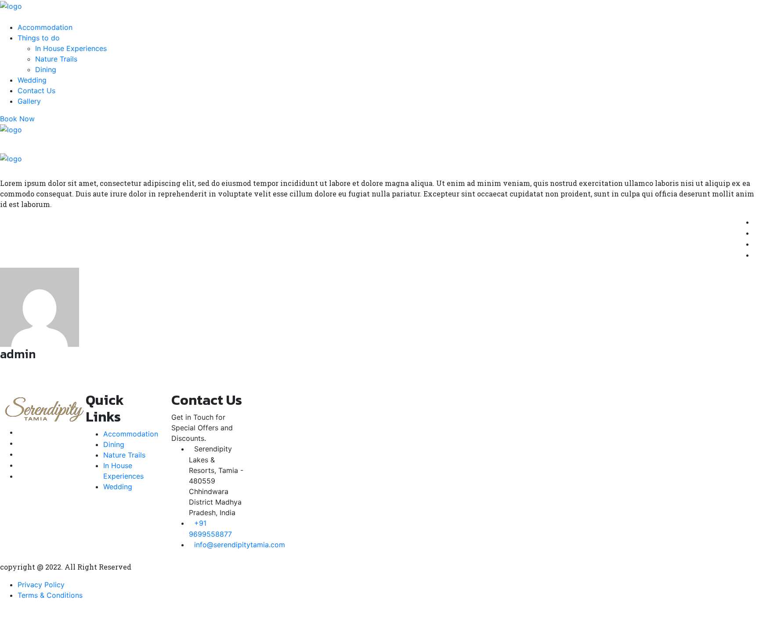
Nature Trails (56, 59)
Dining (45, 69)
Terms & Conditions (50, 595)
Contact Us (36, 90)
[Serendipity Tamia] (11, 5)
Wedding (32, 80)
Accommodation (45, 27)
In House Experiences (71, 48)
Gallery (29, 101)
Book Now (17, 118)
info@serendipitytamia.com (239, 544)
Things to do (39, 37)
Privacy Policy (41, 584)
